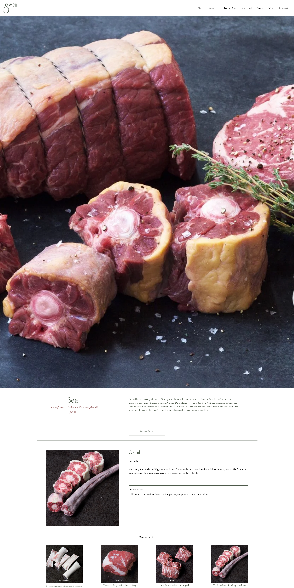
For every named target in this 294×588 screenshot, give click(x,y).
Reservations (285, 8)
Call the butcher (147, 431)
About (201, 8)
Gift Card (247, 8)
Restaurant (214, 8)
